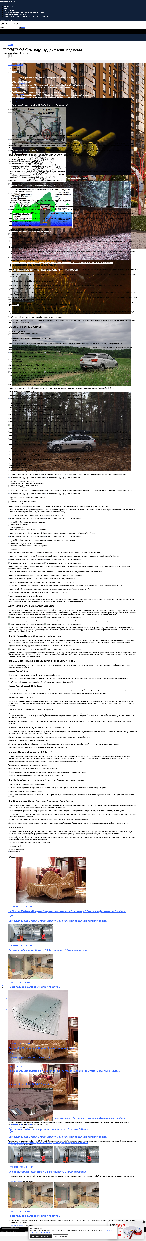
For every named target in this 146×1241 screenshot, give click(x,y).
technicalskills (15, 65)
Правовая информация (15, 14)
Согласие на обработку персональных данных (26, 17)
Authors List (9, 6)
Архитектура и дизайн (18, 62)
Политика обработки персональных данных (25, 12)
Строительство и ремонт (19, 82)
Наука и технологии (17, 92)
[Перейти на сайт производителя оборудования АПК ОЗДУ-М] (126, 1230)
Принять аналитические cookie (41, 1236)
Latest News (9, 10)
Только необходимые (60, 1236)
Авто (10, 52)
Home (6, 8)
